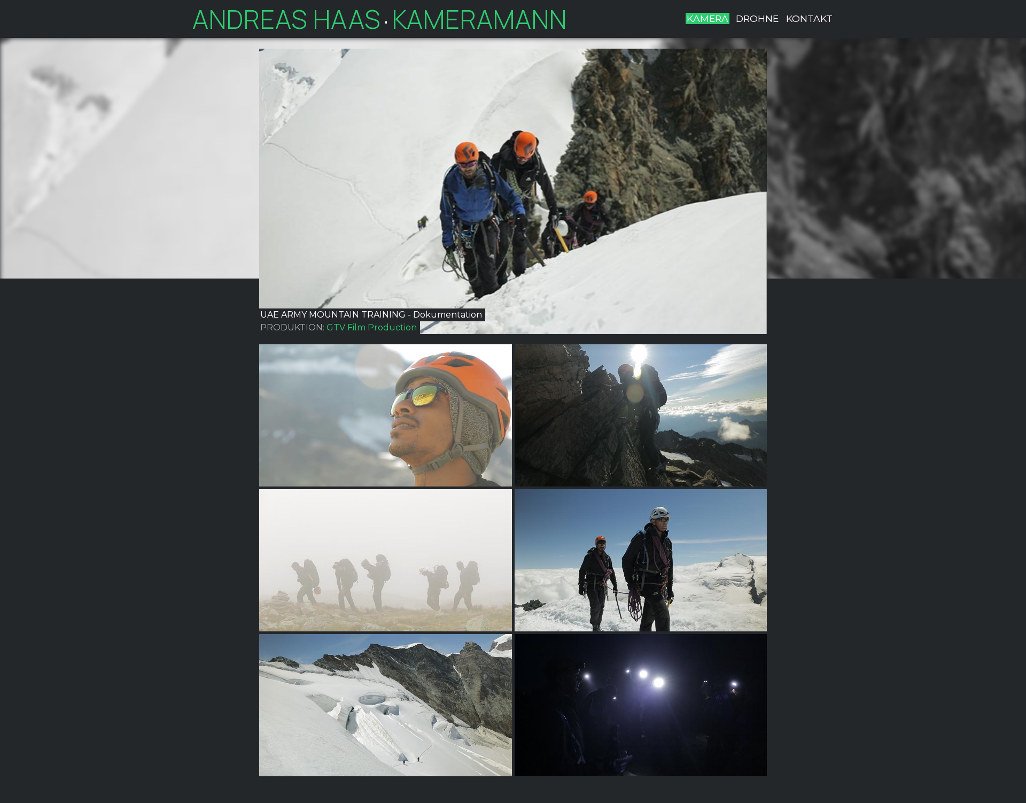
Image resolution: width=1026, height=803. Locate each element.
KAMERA (707, 18)
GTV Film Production (372, 327)
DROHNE (757, 18)
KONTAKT (809, 18)
